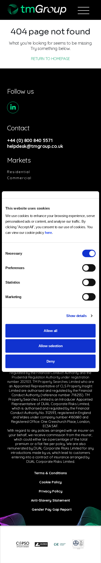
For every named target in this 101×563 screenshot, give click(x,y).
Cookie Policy (50, 482)
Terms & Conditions (50, 473)
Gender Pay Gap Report (52, 509)
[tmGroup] (36, 9)
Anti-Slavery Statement (50, 500)
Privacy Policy (50, 491)
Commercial (19, 178)
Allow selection (51, 346)
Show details (76, 316)
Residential (18, 172)
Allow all (50, 330)
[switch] (89, 267)
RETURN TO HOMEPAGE (50, 58)
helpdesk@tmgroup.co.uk (35, 146)
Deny (51, 361)
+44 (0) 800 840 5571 (30, 140)
